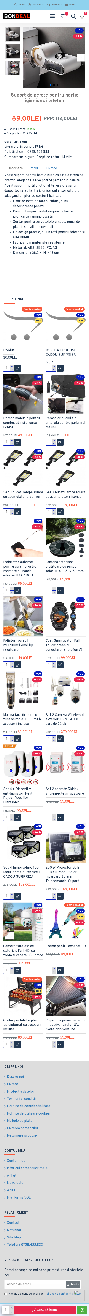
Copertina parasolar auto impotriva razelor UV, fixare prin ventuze (65, 1025)
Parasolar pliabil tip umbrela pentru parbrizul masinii (65, 423)
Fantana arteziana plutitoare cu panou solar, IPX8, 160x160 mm (65, 566)
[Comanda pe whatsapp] (79, 1295)
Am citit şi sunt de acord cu (45, 1294)
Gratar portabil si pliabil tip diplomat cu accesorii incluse (22, 1025)
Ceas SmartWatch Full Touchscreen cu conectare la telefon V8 (64, 645)
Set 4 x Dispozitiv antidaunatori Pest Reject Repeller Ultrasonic (17, 796)
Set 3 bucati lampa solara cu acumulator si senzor (23, 494)
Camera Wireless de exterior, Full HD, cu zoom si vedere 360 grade (23, 951)
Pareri (34, 168)
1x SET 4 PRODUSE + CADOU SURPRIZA (62, 352)
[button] (27, 58)
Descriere (15, 168)
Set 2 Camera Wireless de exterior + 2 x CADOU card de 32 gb (66, 719)
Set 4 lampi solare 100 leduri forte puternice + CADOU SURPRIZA (22, 872)
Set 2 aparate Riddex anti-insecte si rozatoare (65, 791)
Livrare (51, 168)
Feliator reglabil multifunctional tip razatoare (18, 645)
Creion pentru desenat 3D (66, 946)
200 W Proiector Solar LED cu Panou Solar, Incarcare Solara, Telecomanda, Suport (63, 874)
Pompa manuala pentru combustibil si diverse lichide (21, 423)
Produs (8, 350)
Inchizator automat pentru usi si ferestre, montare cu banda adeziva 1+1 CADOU (20, 569)
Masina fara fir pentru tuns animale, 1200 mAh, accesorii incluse (22, 719)
